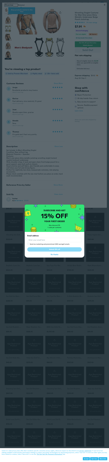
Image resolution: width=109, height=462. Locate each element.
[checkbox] (28, 244)
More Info (103, 459)
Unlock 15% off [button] (54, 249)
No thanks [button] (54, 254)
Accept (86, 459)
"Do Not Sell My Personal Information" (50, 454)
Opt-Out (94, 459)
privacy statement (85, 451)
